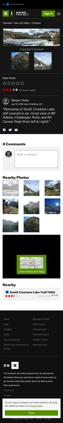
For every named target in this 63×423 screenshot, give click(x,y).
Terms (39, 418)
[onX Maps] (11, 368)
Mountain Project (41, 319)
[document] (31, 408)
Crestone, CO (36, 104)
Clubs (6, 334)
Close (31, 412)
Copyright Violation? (32, 49)
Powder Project (40, 339)
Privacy (48, 418)
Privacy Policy (37, 406)
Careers (8, 395)
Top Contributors (12, 339)
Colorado (7, 22)
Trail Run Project (41, 334)
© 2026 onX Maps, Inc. (22, 418)
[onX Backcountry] (13, 4)
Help (6, 324)
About (7, 319)
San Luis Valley (21, 22)
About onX (9, 390)
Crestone (36, 22)
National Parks (40, 344)
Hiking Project (40, 329)
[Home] (17, 13)
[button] (4, 130)
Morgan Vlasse (20, 100)
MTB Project (39, 324)
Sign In (48, 13)
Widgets (8, 329)
